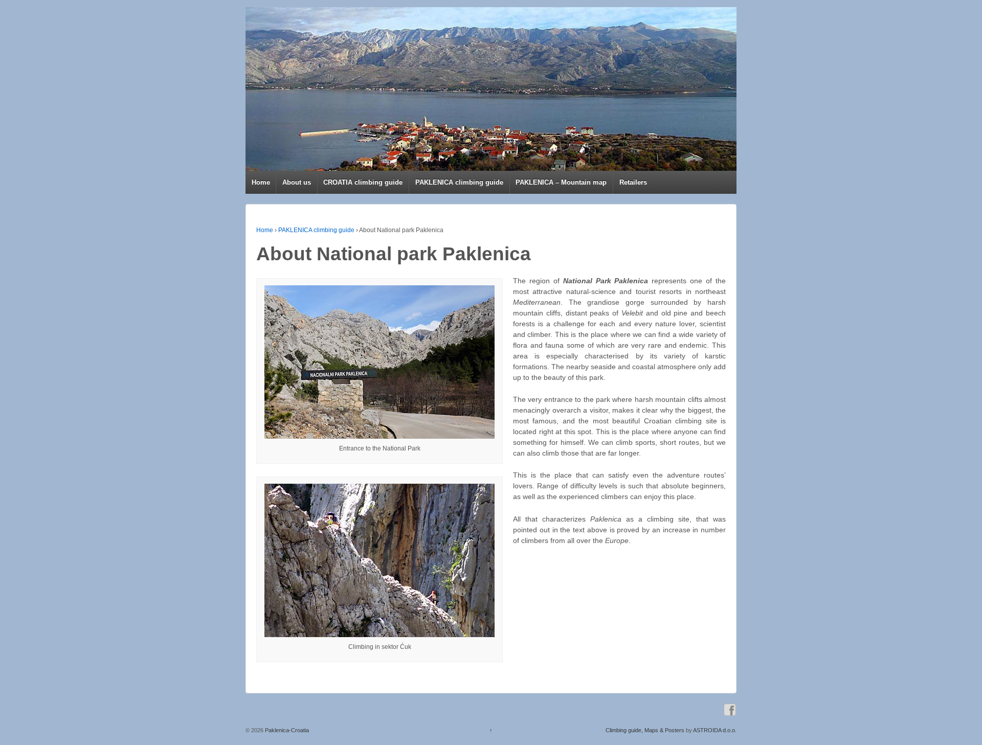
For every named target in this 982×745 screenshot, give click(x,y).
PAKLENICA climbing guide (459, 182)
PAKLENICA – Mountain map (561, 182)
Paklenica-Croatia (286, 730)
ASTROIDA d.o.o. (714, 730)
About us (296, 182)
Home (261, 182)
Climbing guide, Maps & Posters (645, 730)
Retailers (633, 182)
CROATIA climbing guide (363, 182)
